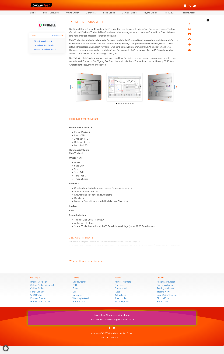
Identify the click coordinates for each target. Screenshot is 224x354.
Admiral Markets (123, 281)
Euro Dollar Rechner (167, 295)
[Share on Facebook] (189, 39)
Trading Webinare (165, 288)
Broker (33, 12)
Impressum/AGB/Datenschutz (104, 333)
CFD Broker (91, 12)
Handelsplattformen (40, 301)
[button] (185, 6)
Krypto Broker (150, 12)
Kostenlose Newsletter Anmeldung (112, 315)
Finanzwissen (189, 12)
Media (122, 333)
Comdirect (120, 285)
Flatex (118, 291)
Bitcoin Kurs (163, 298)
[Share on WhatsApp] (189, 29)
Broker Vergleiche (51, 12)
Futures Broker (38, 298)
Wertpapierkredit (81, 298)
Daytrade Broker (129, 12)
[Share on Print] (189, 45)
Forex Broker (109, 12)
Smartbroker (121, 298)
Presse (130, 333)
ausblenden (57, 35)
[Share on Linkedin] (189, 34)
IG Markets (120, 295)
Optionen (77, 295)
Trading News (163, 291)
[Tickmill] (47, 25)
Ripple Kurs (162, 301)
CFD (74, 285)
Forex (75, 288)
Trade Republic (122, 301)
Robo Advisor (170, 12)
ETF (74, 291)
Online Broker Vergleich (42, 285)
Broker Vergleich (38, 281)
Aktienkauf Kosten (166, 281)
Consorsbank (121, 288)
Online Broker (72, 12)
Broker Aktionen (165, 285)
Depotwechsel (79, 281)
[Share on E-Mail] (189, 50)
